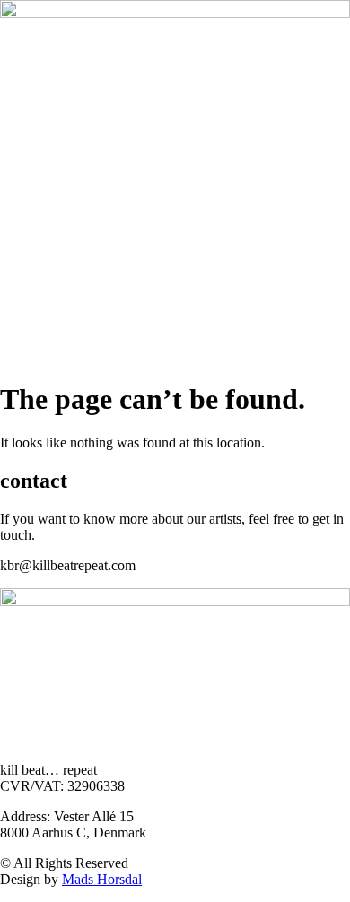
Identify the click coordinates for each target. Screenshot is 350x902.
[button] (175, 356)
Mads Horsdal (102, 879)
